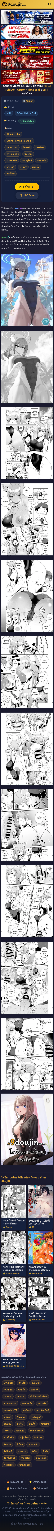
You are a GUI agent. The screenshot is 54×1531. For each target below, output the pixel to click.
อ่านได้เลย (41, 1457)
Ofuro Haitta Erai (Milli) (19, 140)
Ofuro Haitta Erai (28, 89)
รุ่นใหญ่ (7, 1423)
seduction (12, 147)
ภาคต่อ (20, 1396)
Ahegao (21, 1417)
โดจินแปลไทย (27, 121)
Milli (45, 89)
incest (7, 1430)
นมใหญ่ (28, 153)
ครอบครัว (33, 1444)
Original (8, 1382)
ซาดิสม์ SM (24, 1464)
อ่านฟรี (23, 167)
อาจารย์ (10, 167)
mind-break (36, 1430)
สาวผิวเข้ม (9, 1437)
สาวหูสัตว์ (27, 160)
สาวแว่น (20, 1430)
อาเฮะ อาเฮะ (10, 1403)
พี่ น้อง (20, 1444)
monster (25, 1457)
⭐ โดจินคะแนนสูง (38, 1481)
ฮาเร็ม (20, 1423)
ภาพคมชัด (12, 160)
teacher (40, 147)
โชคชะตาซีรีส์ (23, 1496)
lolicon (38, 1437)
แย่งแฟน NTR (10, 1410)
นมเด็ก (32, 1423)
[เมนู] (43, 4)
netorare (9, 1464)
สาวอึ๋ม (22, 1382)
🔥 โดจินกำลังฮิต (15, 1481)
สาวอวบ (22, 1451)
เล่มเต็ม (35, 167)
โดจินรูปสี (36, 1417)
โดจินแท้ (8, 1451)
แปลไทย (11, 173)
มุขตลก (7, 1417)
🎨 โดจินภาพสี (40, 1488)
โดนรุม (7, 1444)
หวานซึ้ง (42, 1403)
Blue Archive (13, 134)
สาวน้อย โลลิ (42, 1410)
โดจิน (34, 1451)
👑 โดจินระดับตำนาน (17, 1488)
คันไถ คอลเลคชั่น (35, 1496)
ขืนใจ (45, 1451)
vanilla (7, 1396)
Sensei (26, 147)
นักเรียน (45, 1423)
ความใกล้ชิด (13, 153)
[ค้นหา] (49, 4)
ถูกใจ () (29, 187)
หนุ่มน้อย (24, 1437)
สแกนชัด (41, 160)
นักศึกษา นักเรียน (38, 1396)
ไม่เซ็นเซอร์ (9, 1457)
